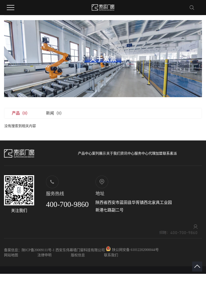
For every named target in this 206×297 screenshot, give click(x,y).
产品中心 (85, 153)
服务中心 (141, 153)
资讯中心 (127, 153)
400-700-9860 (67, 204)
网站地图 (11, 255)
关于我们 (113, 153)
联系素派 (170, 153)
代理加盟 (155, 153)
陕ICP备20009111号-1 (38, 250)
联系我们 (111, 255)
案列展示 (99, 153)
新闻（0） (55, 113)
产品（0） (21, 113)
